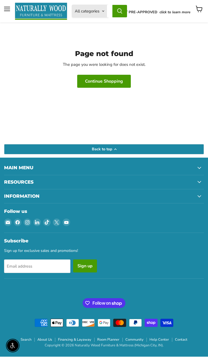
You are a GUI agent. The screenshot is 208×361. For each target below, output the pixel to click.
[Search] (119, 11)
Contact (181, 339)
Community (134, 339)
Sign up (85, 266)
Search (26, 339)
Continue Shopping (104, 81)
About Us (44, 339)
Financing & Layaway (74, 339)
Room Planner (108, 339)
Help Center (159, 339)
